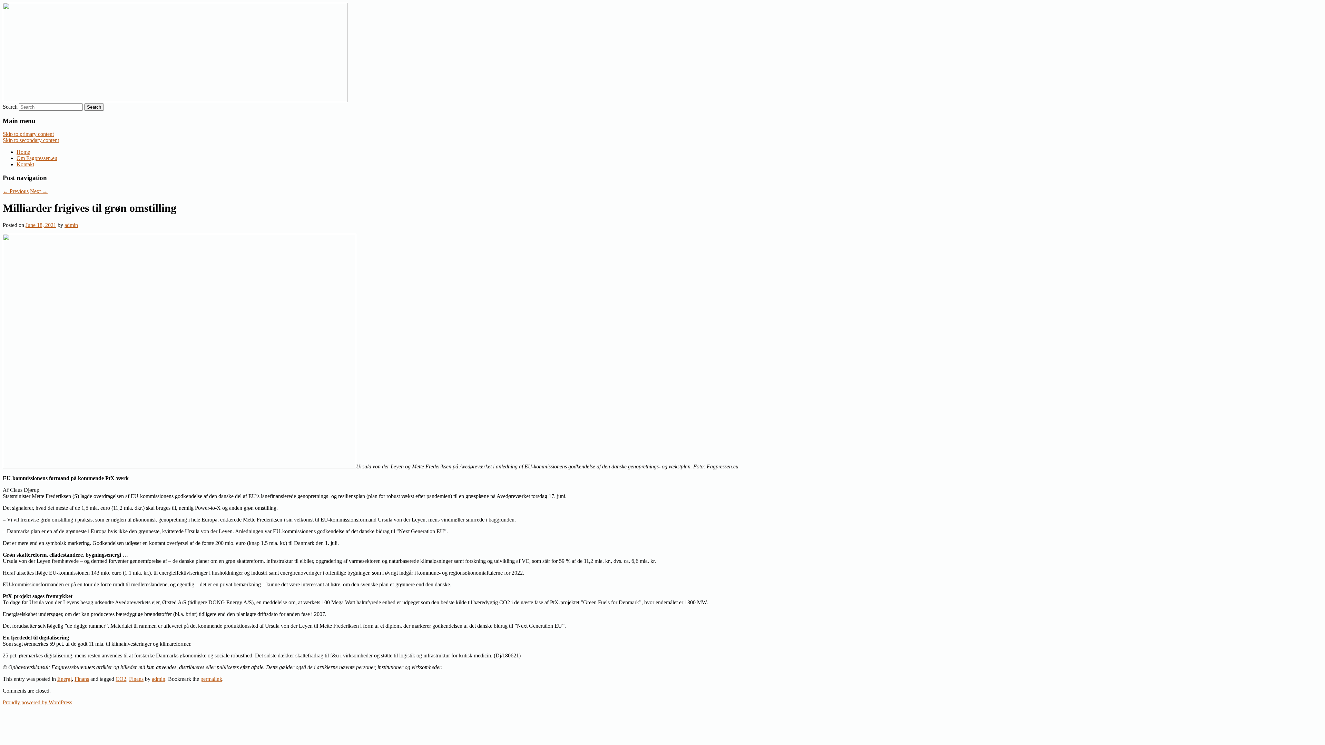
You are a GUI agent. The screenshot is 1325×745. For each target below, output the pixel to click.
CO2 (121, 679)
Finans (82, 679)
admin (71, 225)
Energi (64, 679)
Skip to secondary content (31, 140)
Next (39, 191)
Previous (16, 191)
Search (10, 107)
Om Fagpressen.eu (37, 158)
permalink (211, 679)
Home (23, 152)
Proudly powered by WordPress (37, 702)
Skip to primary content (28, 134)
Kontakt (25, 164)
